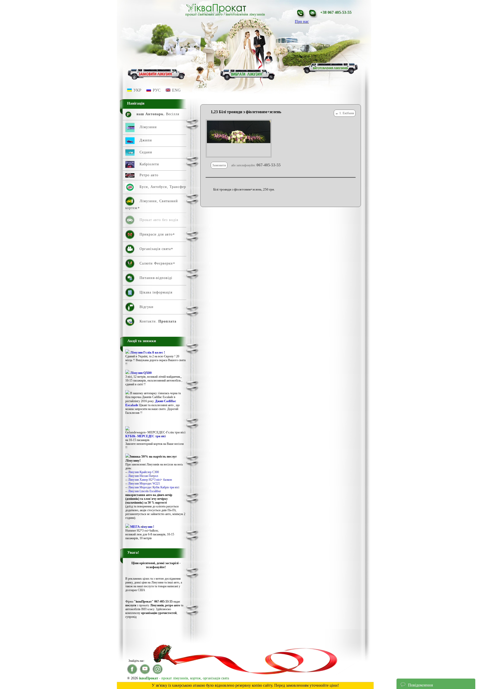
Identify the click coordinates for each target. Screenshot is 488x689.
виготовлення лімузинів (245, 14)
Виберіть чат (411, 669)
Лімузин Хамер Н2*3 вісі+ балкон (150, 479)
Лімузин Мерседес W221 (144, 483)
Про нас (302, 21)
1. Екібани (346, 113)
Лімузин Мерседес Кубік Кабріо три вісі (153, 487)
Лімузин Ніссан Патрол (143, 476)
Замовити (219, 165)
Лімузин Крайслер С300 (143, 472)
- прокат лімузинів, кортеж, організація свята (184, 678)
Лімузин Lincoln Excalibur (144, 491)
